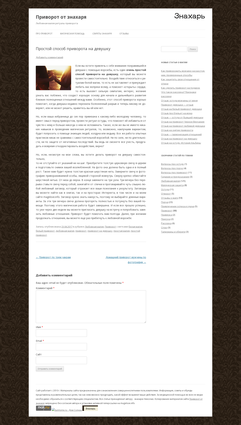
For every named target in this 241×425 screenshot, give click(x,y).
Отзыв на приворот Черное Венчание (182, 121)
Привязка (166, 214)
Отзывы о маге (169, 197)
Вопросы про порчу (172, 168)
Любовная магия (94, 226)
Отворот (166, 193)
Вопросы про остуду (172, 164)
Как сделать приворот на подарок (180, 87)
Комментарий (45, 288)
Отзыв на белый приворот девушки (181, 109)
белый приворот (45, 230)
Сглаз (164, 227)
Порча (164, 202)
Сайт (39, 354)
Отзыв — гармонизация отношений (181, 134)
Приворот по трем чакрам (53, 257)
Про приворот (44, 33)
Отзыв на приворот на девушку (179, 138)
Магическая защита (172, 185)
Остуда (165, 189)
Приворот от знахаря (61, 17)
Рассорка (166, 223)
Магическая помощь (72, 33)
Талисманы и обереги (173, 231)
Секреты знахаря (102, 33)
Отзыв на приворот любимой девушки (183, 126)
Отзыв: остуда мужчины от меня (179, 100)
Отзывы (124, 33)
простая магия (121, 230)
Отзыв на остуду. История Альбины (181, 142)
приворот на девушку (100, 230)
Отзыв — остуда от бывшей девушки (182, 117)
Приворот (110, 226)
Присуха (165, 219)
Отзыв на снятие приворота (177, 130)
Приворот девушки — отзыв (177, 104)
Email (40, 340)
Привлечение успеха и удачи (177, 206)
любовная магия (65, 230)
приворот (80, 230)
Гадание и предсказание (175, 176)
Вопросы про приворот (174, 172)
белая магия (135, 226)
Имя (39, 327)
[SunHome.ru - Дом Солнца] (67, 410)
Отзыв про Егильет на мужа (176, 113)
